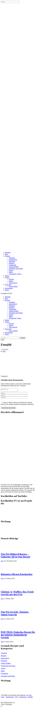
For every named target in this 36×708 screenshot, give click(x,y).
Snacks (11, 270)
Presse (7, 290)
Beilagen (11, 263)
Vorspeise (12, 258)
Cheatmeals (12, 265)
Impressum (23, 697)
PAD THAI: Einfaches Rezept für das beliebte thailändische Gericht (18, 635)
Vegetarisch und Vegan (8, 666)
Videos (7, 277)
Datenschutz (10, 697)
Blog (6, 254)
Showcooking (13, 286)
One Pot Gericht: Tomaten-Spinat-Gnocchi (15, 613)
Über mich (8, 284)
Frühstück (12, 261)
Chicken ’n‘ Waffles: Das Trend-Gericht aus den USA (17, 593)
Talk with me (13, 283)
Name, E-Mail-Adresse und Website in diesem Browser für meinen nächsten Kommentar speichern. (17, 403)
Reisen (7, 276)
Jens (4, 351)
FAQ (16, 697)
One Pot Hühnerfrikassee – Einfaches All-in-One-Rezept (15, 555)
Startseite (7, 252)
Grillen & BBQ (14, 267)
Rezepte (7, 256)
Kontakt (30, 697)
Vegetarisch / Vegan (15, 274)
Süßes (11, 272)
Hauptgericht (13, 259)
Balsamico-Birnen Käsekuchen (16, 574)
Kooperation (9, 288)
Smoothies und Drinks (16, 268)
